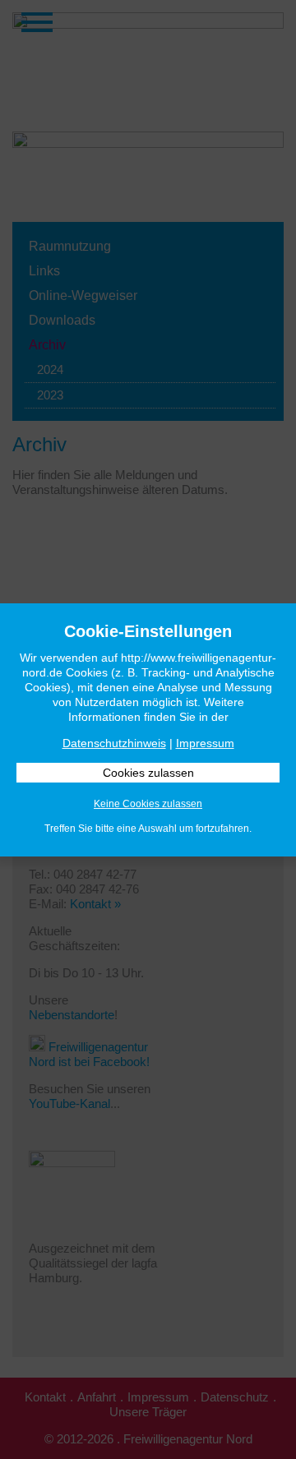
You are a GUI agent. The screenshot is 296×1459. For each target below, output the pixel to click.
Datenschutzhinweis (114, 743)
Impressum (205, 743)
